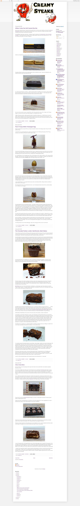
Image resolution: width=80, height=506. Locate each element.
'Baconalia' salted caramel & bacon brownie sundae (40, 309)
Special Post (59, 48)
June (18, 484)
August (18, 481)
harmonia (58, 101)
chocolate (19, 122)
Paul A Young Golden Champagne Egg (25, 126)
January (18, 495)
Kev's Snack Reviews (60, 84)
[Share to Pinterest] (34, 121)
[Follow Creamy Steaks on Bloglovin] (60, 26)
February (18, 494)
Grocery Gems (59, 88)
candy (58, 52)
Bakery (19, 360)
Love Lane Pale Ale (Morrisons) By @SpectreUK (59, 62)
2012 (17, 498)
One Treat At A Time (60, 121)
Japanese (58, 44)
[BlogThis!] (31, 121)
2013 (17, 497)
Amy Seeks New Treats (60, 112)
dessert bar (43, 34)
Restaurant (58, 49)
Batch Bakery (17, 286)
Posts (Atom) (21, 459)
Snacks (58, 50)
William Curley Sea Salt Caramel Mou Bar (26, 28)
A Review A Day (59, 93)
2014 (17, 475)
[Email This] (29, 121)
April (18, 486)
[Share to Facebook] (33, 121)
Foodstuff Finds (59, 60)
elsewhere (58, 53)
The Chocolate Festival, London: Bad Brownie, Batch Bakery (31, 231)
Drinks (58, 51)
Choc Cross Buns (19, 365)
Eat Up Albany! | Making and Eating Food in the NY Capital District (61, 75)
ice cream (58, 54)
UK (20, 360)
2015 (17, 474)
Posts (58, 36)
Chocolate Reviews (60, 105)
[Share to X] (32, 121)
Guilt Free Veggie (59, 108)
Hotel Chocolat (26, 397)
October (18, 479)
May (17, 485)
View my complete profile (19, 466)
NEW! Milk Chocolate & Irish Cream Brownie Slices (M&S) (61, 114)
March (18, 493)
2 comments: (27, 225)
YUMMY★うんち (59, 125)
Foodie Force (59, 97)
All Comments (59, 38)
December (18, 476)
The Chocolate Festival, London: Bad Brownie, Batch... (25, 490)
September (18, 480)
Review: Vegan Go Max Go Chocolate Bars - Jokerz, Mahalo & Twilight (60, 90)
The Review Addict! (60, 117)
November (18, 477)
